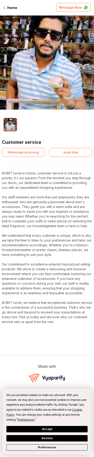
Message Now (70, 7)
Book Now (70, 152)
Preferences (47, 447)
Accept (47, 429)
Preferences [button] (26, 419)
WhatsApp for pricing (23, 152)
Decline (47, 438)
